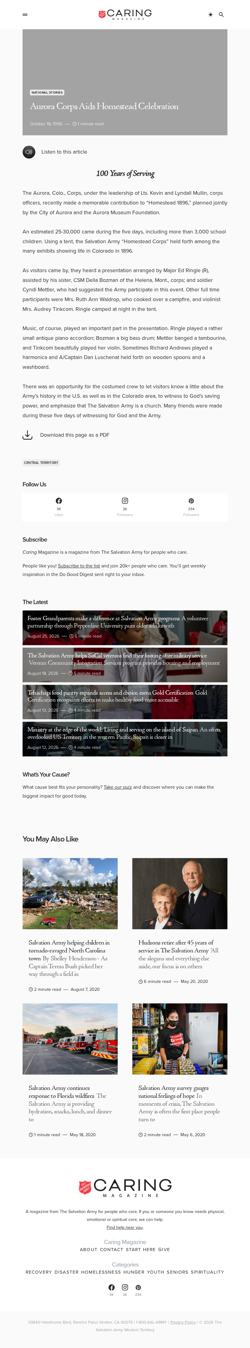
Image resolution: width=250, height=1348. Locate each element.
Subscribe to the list (79, 565)
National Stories (47, 92)
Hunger (134, 1272)
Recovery (39, 1272)
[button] (25, 14)
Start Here (141, 1249)
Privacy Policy (183, 1322)
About (89, 1249)
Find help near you (125, 1227)
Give (164, 1249)
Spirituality (207, 1272)
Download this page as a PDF (74, 435)
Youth (156, 1272)
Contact (111, 1249)
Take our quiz (118, 787)
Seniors (177, 1272)
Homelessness (101, 1272)
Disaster (67, 1272)
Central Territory (41, 462)
